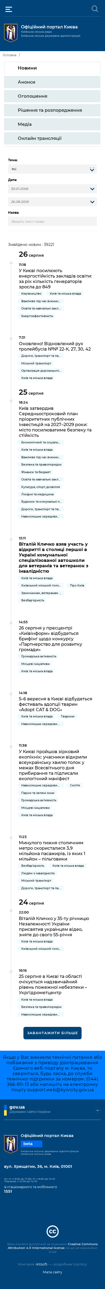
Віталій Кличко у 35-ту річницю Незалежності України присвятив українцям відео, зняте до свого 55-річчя (54, 926)
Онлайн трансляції (40, 138)
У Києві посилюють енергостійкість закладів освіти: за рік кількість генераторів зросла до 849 (55, 278)
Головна (9, 55)
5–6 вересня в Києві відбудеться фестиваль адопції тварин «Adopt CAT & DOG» (55, 704)
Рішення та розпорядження (50, 110)
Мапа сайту (52, 1272)
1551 (8, 1191)
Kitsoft (41, 1264)
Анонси (26, 82)
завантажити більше (52, 1033)
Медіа (25, 124)
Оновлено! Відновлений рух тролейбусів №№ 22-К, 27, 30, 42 (55, 346)
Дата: (12, 180)
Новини (27, 68)
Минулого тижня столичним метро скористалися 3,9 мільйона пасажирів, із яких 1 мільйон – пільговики (52, 851)
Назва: (13, 212)
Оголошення (32, 96)
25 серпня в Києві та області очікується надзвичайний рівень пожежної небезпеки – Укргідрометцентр (53, 984)
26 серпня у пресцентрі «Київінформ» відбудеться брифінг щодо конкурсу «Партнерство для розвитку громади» (50, 638)
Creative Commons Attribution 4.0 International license (53, 1246)
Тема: (13, 160)
